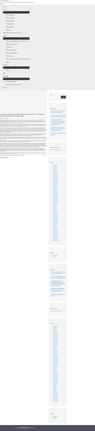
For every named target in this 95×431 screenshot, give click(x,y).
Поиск (63, 97)
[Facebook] (0, 4)
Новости (4, 73)
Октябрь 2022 (55, 238)
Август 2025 (55, 183)
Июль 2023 (55, 223)
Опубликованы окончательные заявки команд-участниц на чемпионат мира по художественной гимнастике (58, 129)
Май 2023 (54, 226)
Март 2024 (55, 211)
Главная (4, 6)
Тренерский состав (10, 20)
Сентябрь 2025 (55, 181)
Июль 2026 (55, 166)
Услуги (4, 35)
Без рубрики (55, 255)
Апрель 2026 (55, 169)
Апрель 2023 (55, 228)
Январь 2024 (55, 376)
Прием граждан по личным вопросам (14, 84)
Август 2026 (55, 164)
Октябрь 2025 (55, 179)
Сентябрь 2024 (55, 201)
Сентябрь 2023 (55, 221)
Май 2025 (54, 188)
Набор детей (9, 47)
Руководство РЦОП (11, 17)
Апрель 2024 (55, 371)
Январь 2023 (55, 233)
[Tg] (4, 4)
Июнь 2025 (55, 186)
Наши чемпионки (10, 23)
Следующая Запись (4, 157)
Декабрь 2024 (55, 196)
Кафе (8, 61)
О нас (4, 9)
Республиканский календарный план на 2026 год (12, 32)
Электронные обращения (12, 81)
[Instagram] (2, 4)
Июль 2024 (55, 366)
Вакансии (9, 29)
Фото (8, 70)
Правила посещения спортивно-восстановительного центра (18, 58)
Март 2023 (55, 391)
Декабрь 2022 (55, 396)
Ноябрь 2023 (55, 218)
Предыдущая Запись (4, 156)
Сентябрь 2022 (55, 240)
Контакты (5, 87)
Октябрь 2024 (55, 361)
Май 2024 (54, 208)
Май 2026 (54, 168)
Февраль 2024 (55, 213)
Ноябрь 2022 (55, 236)
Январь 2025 (55, 194)
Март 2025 (55, 191)
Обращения (5, 76)
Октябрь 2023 (55, 381)
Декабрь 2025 (55, 176)
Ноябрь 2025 (55, 178)
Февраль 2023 (55, 231)
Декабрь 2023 (55, 216)
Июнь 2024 (55, 206)
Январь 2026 (55, 174)
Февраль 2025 (55, 193)
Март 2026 (55, 171)
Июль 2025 (55, 184)
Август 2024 (55, 203)
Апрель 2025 (55, 189)
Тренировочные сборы (11, 50)
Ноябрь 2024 (55, 198)
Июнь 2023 (55, 386)
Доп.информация (10, 26)
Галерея (4, 64)
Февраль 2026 (55, 173)
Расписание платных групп (12, 44)
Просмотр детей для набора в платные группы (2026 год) (17, 41)
